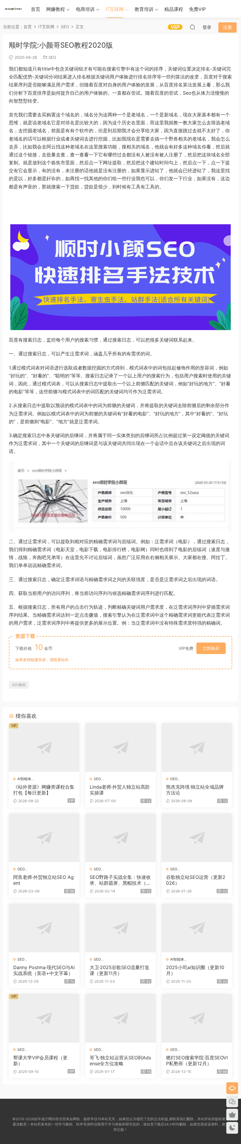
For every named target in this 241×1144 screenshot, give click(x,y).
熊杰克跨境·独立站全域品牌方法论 (195, 790)
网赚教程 (55, 9)
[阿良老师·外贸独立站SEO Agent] (44, 837)
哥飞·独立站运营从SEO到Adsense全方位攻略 (120, 1060)
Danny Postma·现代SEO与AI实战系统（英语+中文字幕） (44, 970)
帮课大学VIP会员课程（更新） (40, 1060)
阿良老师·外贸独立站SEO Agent (43, 880)
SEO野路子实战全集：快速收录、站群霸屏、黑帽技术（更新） (120, 880)
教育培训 (144, 9)
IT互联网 (115, 9)
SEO (52, 57)
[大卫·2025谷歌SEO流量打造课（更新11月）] (120, 928)
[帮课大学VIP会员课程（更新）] (44, 1018)
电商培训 (85, 9)
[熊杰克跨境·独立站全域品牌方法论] (197, 747)
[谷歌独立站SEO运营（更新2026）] (197, 837)
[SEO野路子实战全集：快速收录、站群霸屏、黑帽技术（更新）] (120, 837)
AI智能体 (24, 779)
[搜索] (192, 27)
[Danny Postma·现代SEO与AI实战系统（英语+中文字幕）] (44, 928)
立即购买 (211, 648)
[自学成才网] (13, 9)
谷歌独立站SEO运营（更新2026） (195, 880)
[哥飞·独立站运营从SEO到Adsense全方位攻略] (120, 1018)
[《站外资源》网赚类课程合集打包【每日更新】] (44, 747)
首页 (35, 9)
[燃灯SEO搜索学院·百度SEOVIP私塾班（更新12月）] (197, 1018)
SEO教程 (19, 685)
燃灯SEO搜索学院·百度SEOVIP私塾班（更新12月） (197, 1060)
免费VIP (197, 9)
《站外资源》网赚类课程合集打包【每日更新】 (43, 790)
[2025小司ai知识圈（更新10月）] (197, 928)
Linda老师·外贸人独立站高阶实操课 (120, 790)
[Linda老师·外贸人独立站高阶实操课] (120, 747)
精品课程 (173, 9)
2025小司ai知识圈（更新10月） (195, 970)
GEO (174, 779)
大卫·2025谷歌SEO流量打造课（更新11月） (119, 970)
